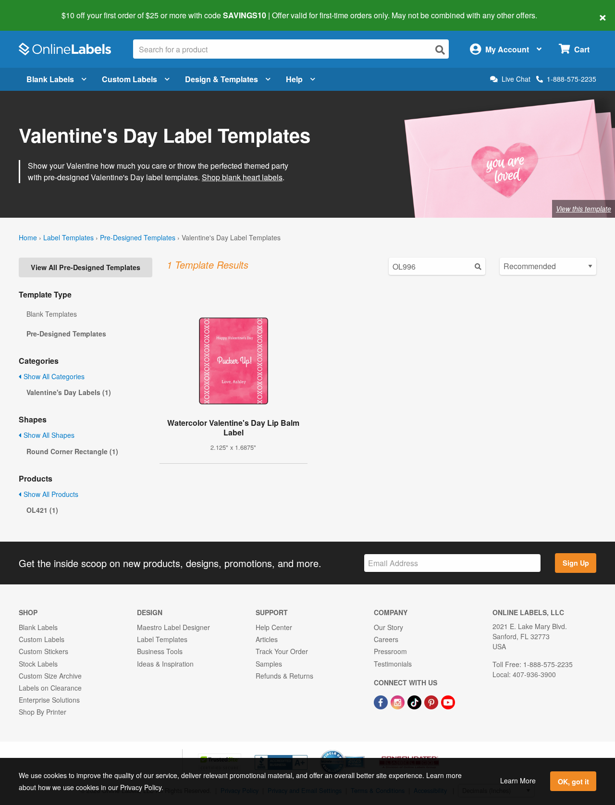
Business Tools (160, 651)
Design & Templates (221, 79)
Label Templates (68, 237)
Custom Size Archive (50, 676)
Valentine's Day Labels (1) (68, 392)
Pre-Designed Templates (137, 237)
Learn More (518, 780)
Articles (267, 639)
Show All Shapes (48, 435)
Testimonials (393, 664)
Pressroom (390, 651)
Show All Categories (53, 376)
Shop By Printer (42, 712)
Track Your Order (282, 651)
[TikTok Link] (415, 701)
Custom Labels (129, 79)
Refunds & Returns (284, 676)
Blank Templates (51, 314)
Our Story (388, 627)
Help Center (274, 627)
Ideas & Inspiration (165, 664)
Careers (386, 639)
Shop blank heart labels (242, 177)
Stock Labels (38, 664)
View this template (583, 208)
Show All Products (50, 494)
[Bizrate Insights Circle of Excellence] (361, 751)
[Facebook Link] (382, 701)
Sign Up (576, 563)
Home (28, 237)
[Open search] (440, 50)
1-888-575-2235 (571, 79)
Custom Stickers (43, 651)
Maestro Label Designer (173, 627)
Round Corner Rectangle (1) (72, 451)
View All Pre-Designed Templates (85, 267)
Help (294, 79)
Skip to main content (35, 8)
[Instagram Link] (398, 701)
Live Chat (516, 79)
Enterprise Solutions (49, 700)
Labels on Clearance (50, 688)
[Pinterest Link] (432, 701)
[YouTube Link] (448, 701)
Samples (269, 664)
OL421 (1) (42, 510)
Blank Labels (50, 79)
